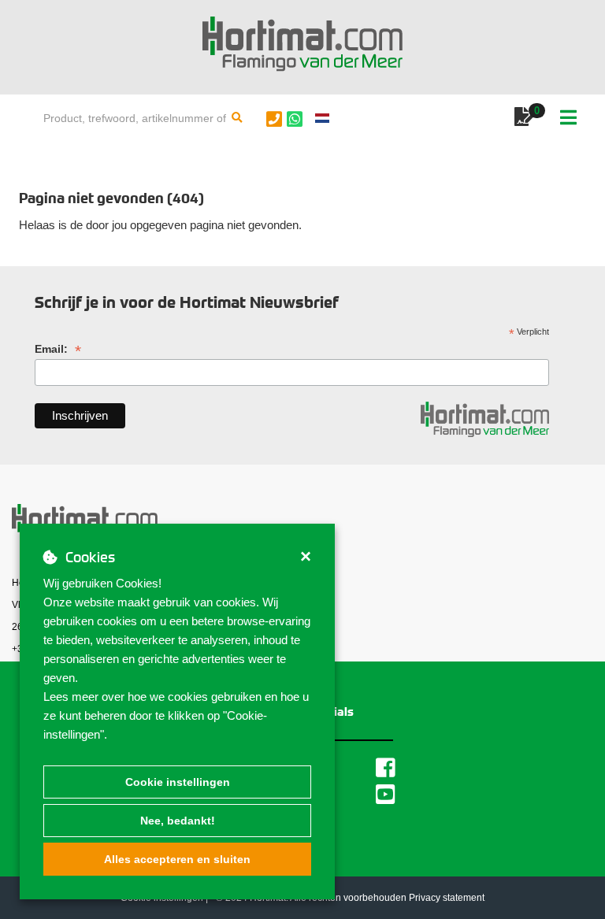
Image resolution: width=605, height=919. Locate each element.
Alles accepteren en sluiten (177, 859)
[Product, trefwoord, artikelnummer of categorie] (237, 118)
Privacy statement (446, 897)
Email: (58, 349)
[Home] (302, 44)
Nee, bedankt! (177, 820)
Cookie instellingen (177, 782)
